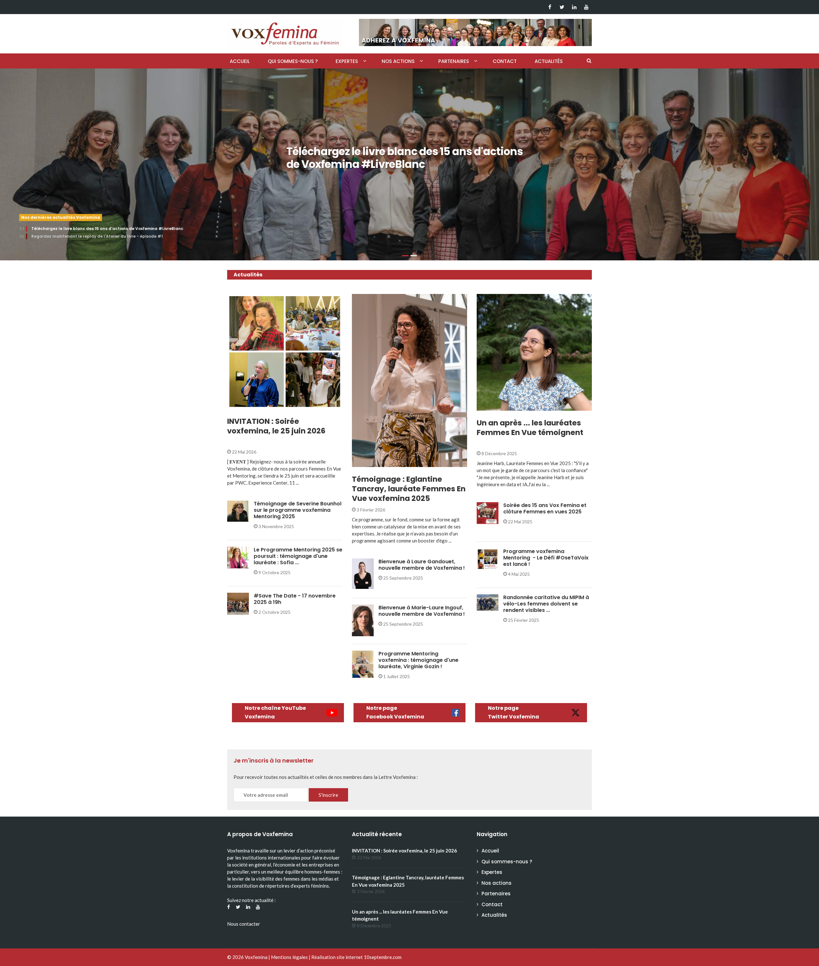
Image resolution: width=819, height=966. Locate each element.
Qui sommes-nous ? (293, 61)
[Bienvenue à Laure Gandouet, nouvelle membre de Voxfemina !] (363, 573)
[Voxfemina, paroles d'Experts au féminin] (284, 32)
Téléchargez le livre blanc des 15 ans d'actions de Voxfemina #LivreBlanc (404, 158)
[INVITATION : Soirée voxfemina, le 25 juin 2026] (284, 351)
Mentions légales (289, 957)
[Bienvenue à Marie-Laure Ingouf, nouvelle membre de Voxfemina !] (363, 619)
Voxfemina (256, 957)
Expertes (347, 61)
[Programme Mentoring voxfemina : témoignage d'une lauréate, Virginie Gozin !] (363, 663)
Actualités (549, 61)
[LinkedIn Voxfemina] (574, 7)
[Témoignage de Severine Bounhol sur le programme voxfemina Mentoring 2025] (238, 510)
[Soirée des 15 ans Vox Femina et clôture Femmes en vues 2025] (487, 512)
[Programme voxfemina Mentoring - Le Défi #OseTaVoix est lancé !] (487, 558)
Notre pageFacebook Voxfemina (395, 712)
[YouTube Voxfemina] (586, 7)
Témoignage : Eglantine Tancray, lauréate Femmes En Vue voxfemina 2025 (408, 488)
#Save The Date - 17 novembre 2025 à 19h (295, 599)
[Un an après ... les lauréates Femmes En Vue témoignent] (534, 352)
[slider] (409, 164)
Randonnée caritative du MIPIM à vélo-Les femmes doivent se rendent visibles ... (546, 604)
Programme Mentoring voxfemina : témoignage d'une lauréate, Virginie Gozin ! (418, 660)
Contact (505, 61)
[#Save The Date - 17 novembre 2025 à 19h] (238, 603)
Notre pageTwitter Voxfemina (513, 712)
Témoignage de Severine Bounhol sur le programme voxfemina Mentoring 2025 (297, 510)
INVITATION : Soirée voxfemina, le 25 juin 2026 (276, 426)
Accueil (240, 61)
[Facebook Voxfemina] (549, 7)
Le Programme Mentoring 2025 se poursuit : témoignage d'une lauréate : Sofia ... (298, 556)
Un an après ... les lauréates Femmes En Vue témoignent (530, 428)
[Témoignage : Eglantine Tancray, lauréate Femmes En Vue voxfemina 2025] (409, 380)
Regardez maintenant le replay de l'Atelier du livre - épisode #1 (97, 236)
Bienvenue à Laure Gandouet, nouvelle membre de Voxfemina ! (421, 565)
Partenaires (453, 61)
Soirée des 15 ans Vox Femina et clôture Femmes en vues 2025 (544, 508)
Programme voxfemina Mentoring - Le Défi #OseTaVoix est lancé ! (546, 558)
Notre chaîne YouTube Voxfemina (275, 712)
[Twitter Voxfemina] (562, 7)
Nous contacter (243, 924)
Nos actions (398, 61)
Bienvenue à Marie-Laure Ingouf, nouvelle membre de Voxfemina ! (421, 611)
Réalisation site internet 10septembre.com (356, 957)
